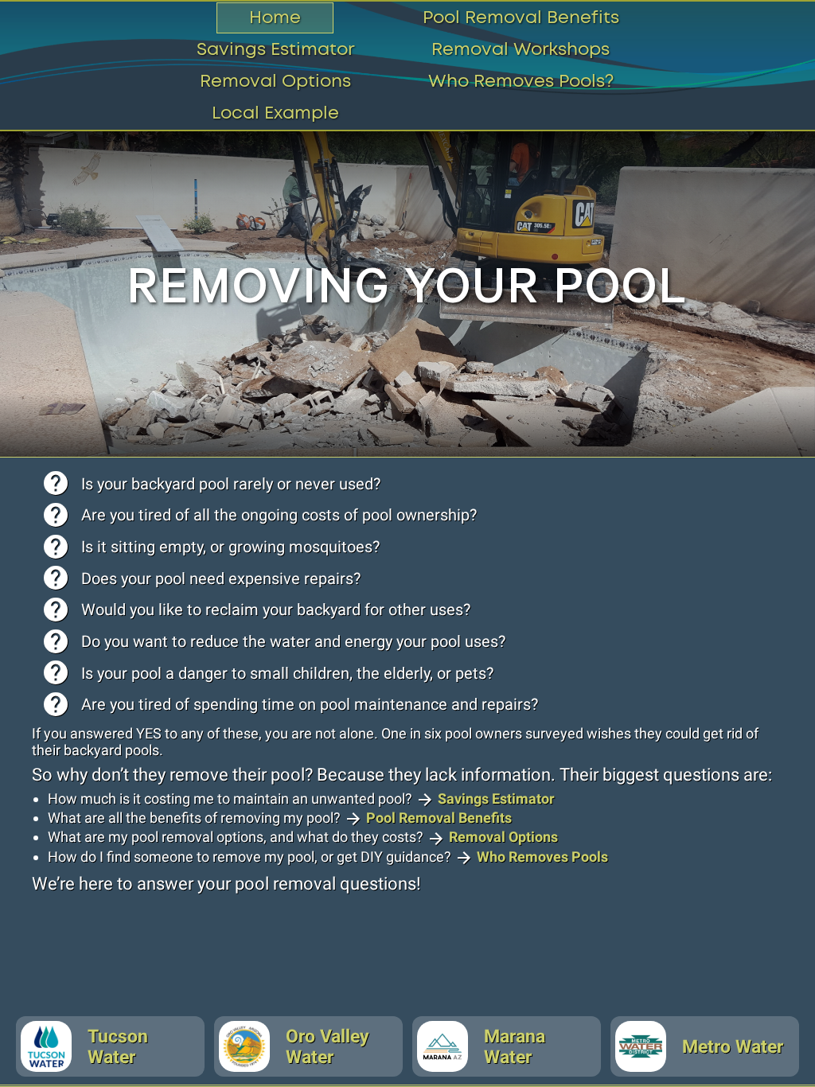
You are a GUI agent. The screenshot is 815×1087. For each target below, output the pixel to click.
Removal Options (275, 81)
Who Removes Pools (542, 856)
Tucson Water (118, 1046)
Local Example (275, 113)
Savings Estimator (275, 49)
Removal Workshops (520, 49)
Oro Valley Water (327, 1046)
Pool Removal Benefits (521, 18)
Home (275, 18)
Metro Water (732, 1046)
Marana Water (514, 1046)
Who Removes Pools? (521, 81)
